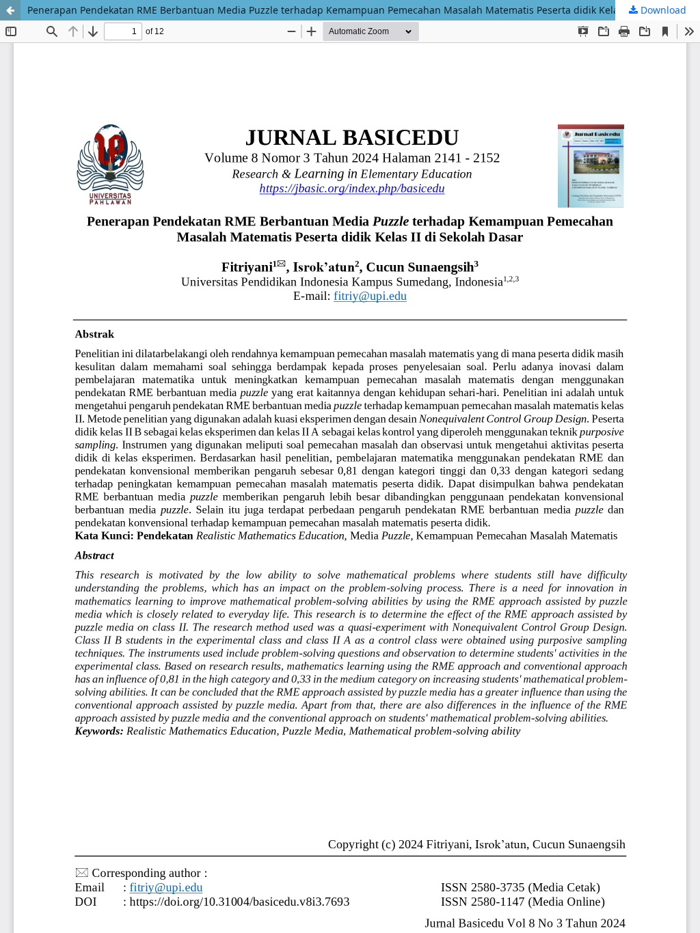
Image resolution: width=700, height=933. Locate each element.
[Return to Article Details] (10, 10)
